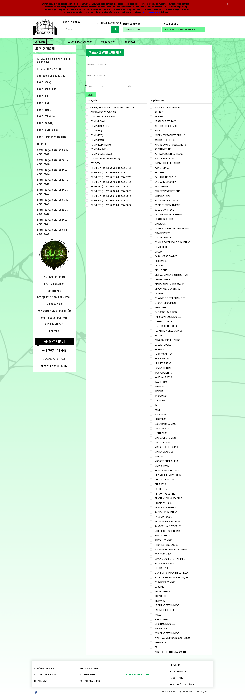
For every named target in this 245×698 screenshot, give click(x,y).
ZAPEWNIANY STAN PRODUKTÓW (54, 311)
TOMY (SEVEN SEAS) (47, 130)
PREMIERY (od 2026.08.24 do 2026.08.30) (52, 232)
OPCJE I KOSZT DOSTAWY (54, 317)
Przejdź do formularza (54, 366)
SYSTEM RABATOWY (54, 284)
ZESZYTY (41, 143)
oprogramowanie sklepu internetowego (191, 692)
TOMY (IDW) (43, 103)
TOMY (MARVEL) (45, 123)
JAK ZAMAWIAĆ (108, 41)
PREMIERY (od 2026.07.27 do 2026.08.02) (52, 192)
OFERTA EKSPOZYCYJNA (49, 69)
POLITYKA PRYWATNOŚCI (90, 680)
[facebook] (36, 693)
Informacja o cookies (167, 692)
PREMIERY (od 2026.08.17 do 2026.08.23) (52, 222)
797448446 (177, 677)
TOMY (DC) (42, 96)
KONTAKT (54, 331)
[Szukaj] (115, 29)
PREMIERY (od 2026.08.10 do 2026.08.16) (52, 212)
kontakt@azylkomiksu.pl (54, 359)
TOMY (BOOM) (44, 82)
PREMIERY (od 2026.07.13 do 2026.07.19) (52, 172)
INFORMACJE (129, 41)
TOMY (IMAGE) (44, 109)
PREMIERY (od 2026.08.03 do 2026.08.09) (52, 202)
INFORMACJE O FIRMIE (89, 668)
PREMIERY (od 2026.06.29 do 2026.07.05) (52, 152)
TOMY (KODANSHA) (47, 116)
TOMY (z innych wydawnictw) (52, 136)
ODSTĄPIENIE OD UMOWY (45, 668)
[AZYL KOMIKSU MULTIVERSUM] (45, 27)
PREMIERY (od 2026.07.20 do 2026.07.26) (52, 182)
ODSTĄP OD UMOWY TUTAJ (137, 674)
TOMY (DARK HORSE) (47, 89)
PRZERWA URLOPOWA (54, 277)
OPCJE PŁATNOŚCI (54, 324)
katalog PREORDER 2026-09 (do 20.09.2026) (54, 60)
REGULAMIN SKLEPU (88, 674)
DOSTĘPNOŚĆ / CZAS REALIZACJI (54, 297)
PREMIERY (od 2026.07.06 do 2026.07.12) (52, 162)
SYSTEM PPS (54, 290)
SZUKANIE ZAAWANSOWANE (79, 41)
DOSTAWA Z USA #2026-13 (51, 75)
